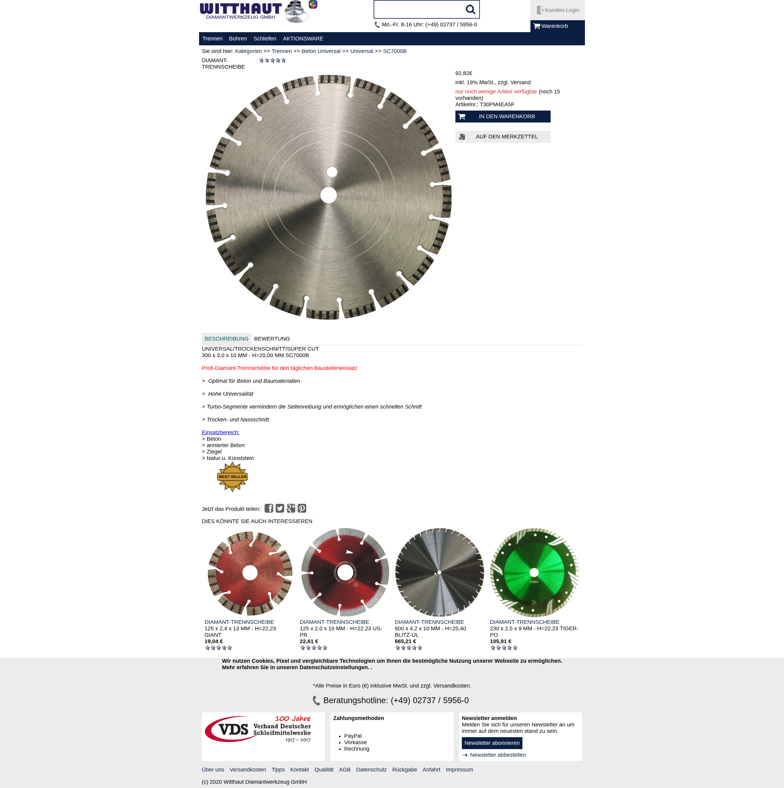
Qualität (324, 770)
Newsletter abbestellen (498, 755)
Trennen (282, 51)
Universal (361, 51)
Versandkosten (248, 770)
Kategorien (248, 51)
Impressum (459, 770)
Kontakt (299, 770)
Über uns (213, 770)
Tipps (278, 770)
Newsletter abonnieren (492, 743)
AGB (345, 770)
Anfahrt (431, 770)
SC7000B (395, 51)
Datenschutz (371, 770)
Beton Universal (321, 51)
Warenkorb (554, 26)
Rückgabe (404, 770)
